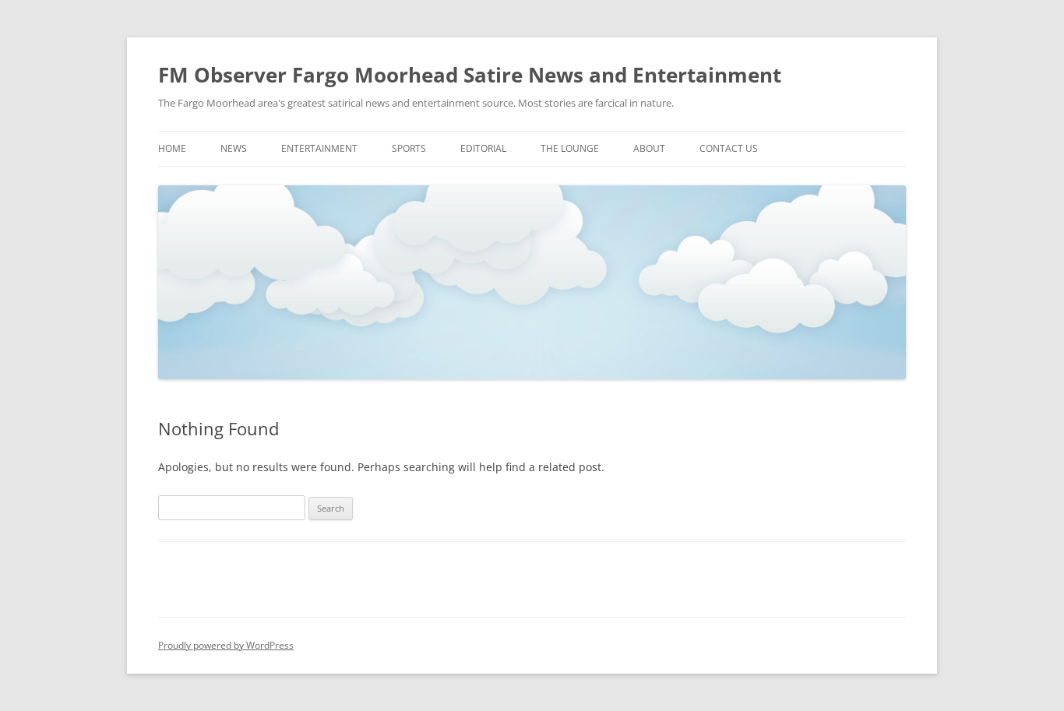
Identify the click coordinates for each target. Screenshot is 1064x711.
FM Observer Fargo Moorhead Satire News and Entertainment (469, 75)
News (233, 148)
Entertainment (319, 148)
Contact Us (728, 148)
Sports (409, 148)
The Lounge (570, 148)
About (649, 148)
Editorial (483, 148)
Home (172, 148)
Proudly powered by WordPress (226, 645)
